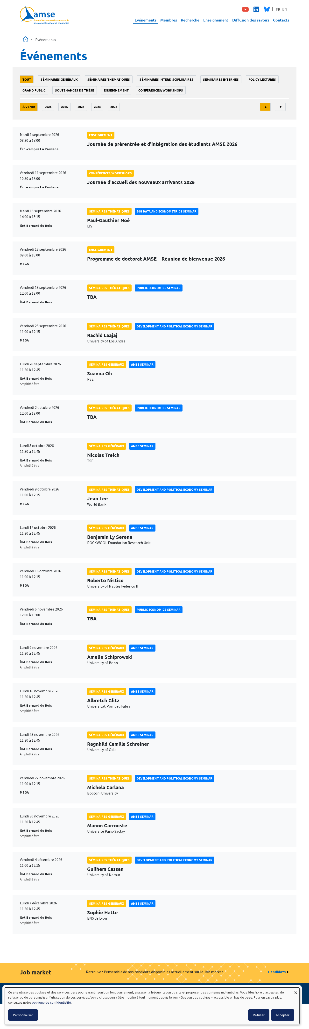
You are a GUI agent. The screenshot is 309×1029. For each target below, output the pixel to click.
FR (278, 9)
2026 (48, 107)
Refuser (259, 1015)
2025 (64, 107)
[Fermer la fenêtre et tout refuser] (295, 990)
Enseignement (215, 19)
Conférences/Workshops (160, 90)
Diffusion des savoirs (250, 19)
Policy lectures (262, 79)
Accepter (282, 1015)
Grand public (33, 90)
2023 (97, 107)
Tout (26, 79)
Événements (145, 19)
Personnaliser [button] (23, 1015)
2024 (80, 107)
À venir (28, 107)
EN (284, 9)
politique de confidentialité (51, 1002)
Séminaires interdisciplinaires (166, 79)
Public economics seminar (159, 288)
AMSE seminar (142, 364)
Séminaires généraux (59, 79)
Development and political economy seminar (174, 326)
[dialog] (152, 1005)
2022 (113, 107)
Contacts (281, 19)
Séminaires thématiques (108, 79)
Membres (168, 19)
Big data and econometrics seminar (167, 211)
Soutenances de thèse (74, 90)
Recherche (190, 19)
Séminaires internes (221, 79)
